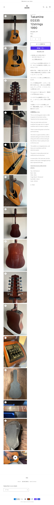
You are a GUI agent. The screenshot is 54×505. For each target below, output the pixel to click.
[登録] (27, 490)
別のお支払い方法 (40, 51)
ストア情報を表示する (37, 59)
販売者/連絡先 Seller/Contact (29, 481)
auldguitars (25, 501)
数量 (31, 36)
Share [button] (33, 184)
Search (19, 481)
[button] (4, 7)
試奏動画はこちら (35, 112)
